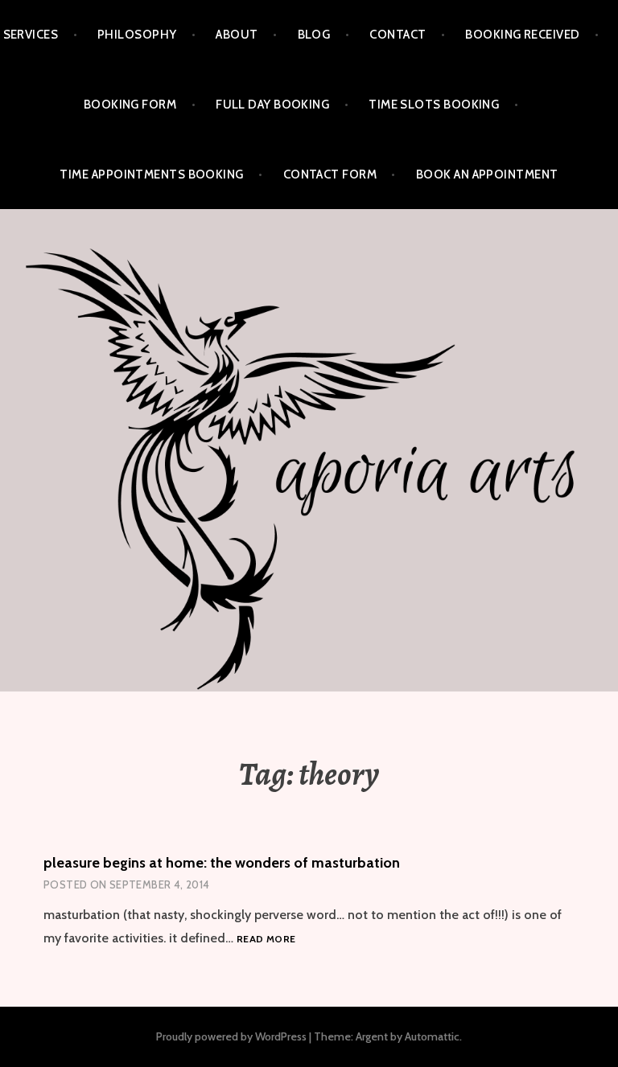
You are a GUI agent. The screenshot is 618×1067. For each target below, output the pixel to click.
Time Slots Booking (434, 104)
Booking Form (130, 104)
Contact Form (330, 174)
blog (314, 34)
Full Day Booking (272, 104)
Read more (266, 939)
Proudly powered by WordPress (231, 1036)
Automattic (432, 1036)
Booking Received (522, 34)
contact (397, 34)
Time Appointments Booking (151, 174)
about (237, 34)
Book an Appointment (487, 174)
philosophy (137, 34)
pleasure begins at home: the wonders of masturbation (221, 863)
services (31, 34)
